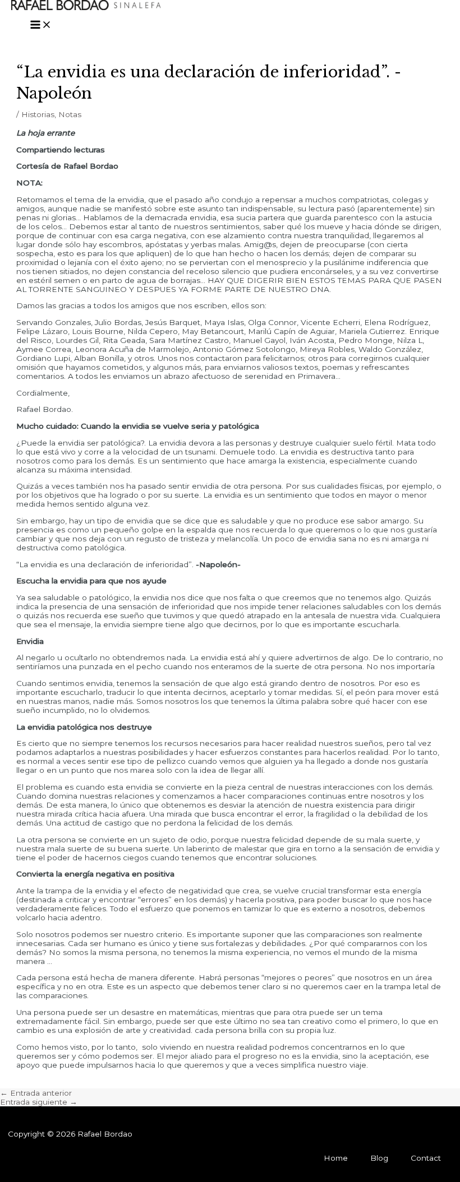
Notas (69, 114)
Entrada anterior (36, 1092)
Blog (379, 1157)
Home (336, 1157)
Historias (37, 114)
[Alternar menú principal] (41, 25)
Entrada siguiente (38, 1101)
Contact (426, 1157)
